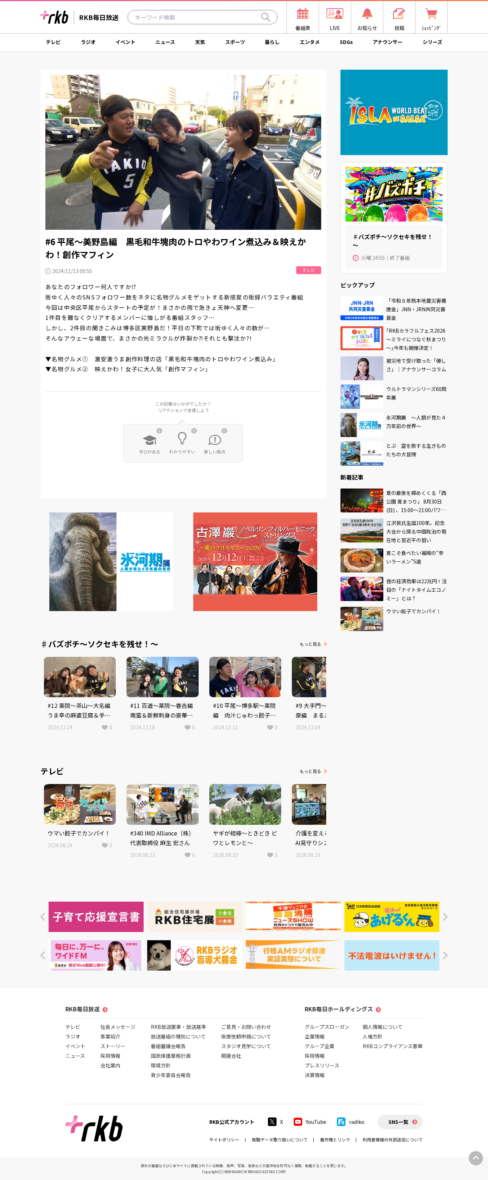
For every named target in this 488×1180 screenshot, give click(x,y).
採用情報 (110, 1055)
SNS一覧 (398, 1121)
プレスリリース (322, 1065)
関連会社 (231, 1055)
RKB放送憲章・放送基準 (178, 1026)
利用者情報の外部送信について (393, 1139)
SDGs (346, 41)
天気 (200, 41)
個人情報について (383, 1026)
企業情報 (315, 1036)
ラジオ (88, 41)
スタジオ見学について (246, 1046)
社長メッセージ (117, 1026)
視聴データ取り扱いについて (280, 1139)
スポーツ (235, 41)
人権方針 (373, 1036)
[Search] (265, 17)
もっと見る (310, 644)
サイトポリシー (224, 1139)
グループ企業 (319, 1046)
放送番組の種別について (178, 1036)
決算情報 (315, 1075)
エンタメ (310, 41)
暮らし (272, 41)
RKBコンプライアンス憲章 (393, 1046)
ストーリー (112, 1046)
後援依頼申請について (246, 1036)
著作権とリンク (335, 1139)
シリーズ (432, 41)
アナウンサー (388, 41)
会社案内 (110, 1065)
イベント (125, 41)
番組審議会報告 (168, 1046)
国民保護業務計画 (171, 1055)
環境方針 (161, 1065)
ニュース (165, 41)
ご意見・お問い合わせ (246, 1026)
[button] (42, 917)
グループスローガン (327, 1026)
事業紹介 (110, 1036)
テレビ (53, 41)
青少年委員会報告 (171, 1075)
